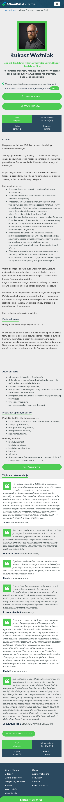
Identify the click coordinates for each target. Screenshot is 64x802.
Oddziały (9, 773)
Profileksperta (17, 119)
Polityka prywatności (15, 781)
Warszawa (22, 88)
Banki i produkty (40, 785)
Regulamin (37, 777)
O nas (35, 770)
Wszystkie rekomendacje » (19, 733)
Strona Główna (12, 770)
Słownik (8, 785)
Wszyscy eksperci (40, 773)
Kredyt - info (11, 789)
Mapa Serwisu (11, 793)
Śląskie (21, 84)
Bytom (46, 88)
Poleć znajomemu (32, 467)
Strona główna (10, 10)
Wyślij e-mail (33, 106)
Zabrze (31, 88)
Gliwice (38, 88)
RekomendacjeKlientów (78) (46, 119)
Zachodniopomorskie (36, 84)
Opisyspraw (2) (17, 127)
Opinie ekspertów (13, 777)
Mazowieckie (11, 84)
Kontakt (36, 781)
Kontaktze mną (46, 127)
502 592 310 (32, 96)
